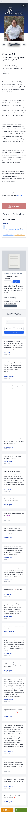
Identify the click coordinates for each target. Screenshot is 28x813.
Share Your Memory (10, 306)
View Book (7, 282)
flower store (19, 195)
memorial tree (21, 193)
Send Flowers (19, 234)
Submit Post (14, 332)
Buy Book (16, 282)
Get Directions (8, 234)
